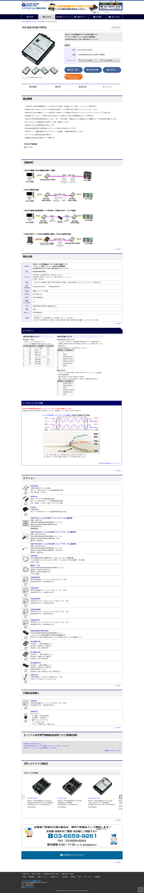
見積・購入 (74, 70)
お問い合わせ (115, 17)
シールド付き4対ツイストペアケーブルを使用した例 (58, 415)
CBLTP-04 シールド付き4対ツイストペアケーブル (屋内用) (51, 518)
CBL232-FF (35, 588)
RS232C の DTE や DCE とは (32, 743)
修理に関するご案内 (67, 874)
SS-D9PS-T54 (35, 652)
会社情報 (98, 17)
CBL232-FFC (35, 620)
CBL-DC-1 (34, 675)
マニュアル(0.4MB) (107, 60)
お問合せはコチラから (73, 855)
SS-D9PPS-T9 (36, 663)
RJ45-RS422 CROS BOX (39, 631)
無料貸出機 (93, 70)
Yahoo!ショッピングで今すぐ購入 (74, 77)
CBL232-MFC (35, 599)
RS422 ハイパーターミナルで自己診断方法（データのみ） (41, 748)
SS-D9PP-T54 (35, 641)
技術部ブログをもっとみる (112, 750)
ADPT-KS (34, 711)
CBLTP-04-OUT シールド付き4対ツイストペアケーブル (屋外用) (53, 544)
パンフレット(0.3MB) (86, 60)
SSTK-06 (34, 497)
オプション (107, 87)
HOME (30, 17)
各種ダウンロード (64, 17)
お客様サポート (81, 17)
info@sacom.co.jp (30, 887)
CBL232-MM (35, 577)
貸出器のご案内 (36, 874)
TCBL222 (34, 556)
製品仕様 (82, 87)
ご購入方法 (25, 874)
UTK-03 (33, 507)
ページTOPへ (118, 249)
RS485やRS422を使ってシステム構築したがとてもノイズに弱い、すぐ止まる (46, 746)
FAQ (112, 1)
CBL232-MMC (36, 609)
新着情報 (97, 877)
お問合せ (119, 1)
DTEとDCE (29, 147)
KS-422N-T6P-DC (32, 798)
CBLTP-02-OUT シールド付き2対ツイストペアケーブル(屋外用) (53, 532)
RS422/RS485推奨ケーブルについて (110, 463)
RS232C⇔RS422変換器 (38, 21)
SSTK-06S (34, 486)
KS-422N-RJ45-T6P (94, 798)
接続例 (58, 87)
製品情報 (48, 17)
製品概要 (33, 87)
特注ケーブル (35, 565)
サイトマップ (104, 1)
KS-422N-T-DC (62, 798)
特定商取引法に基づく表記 (51, 874)
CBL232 (33, 701)
